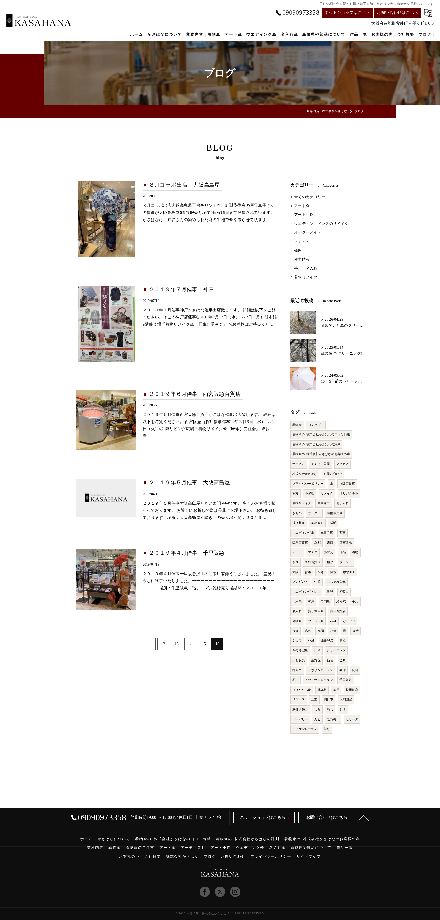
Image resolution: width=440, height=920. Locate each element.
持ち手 (297, 670)
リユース (298, 699)
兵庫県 (297, 601)
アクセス (342, 464)
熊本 (308, 572)
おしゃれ (342, 503)
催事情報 (302, 259)
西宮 (342, 532)
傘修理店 (327, 640)
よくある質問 (320, 464)
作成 (311, 640)
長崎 (355, 670)
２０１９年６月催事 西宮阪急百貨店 (195, 394)
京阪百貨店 (347, 483)
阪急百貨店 (300, 542)
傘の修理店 (300, 650)
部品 (343, 552)
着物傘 (297, 425)
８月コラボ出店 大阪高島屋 (184, 185)
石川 (295, 680)
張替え (328, 552)
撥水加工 (349, 572)
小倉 (333, 631)
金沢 (295, 631)
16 (217, 644)
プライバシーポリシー (307, 483)
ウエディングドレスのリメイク (321, 224)
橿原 (330, 562)
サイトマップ (308, 856)
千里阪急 (345, 680)
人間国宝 (346, 699)
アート (297, 552)
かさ (321, 572)
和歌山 (344, 591)
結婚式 (341, 601)
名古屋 (297, 640)
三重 (314, 699)
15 (204, 644)
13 (177, 644)
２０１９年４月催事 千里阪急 (187, 553)
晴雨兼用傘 (334, 513)
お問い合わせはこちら (397, 12)
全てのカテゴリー (309, 197)
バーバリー (300, 719)
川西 (330, 542)
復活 (355, 631)
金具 (343, 660)
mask (333, 621)
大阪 (295, 572)
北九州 (322, 690)
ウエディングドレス (306, 591)
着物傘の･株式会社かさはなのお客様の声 (321, 454)
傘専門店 (327, 532)
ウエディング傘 (303, 532)
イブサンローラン (304, 729)
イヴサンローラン (320, 670)
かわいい (349, 621)
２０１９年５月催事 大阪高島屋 (189, 482)
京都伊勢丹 (300, 709)
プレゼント (300, 581)
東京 (343, 640)
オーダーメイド (307, 232)
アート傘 (302, 206)
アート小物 (303, 215)
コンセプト (316, 425)
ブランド (346, 562)
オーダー (314, 513)
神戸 (311, 601)
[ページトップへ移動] (364, 817)
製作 (342, 670)
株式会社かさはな (304, 474)
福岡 (321, 631)
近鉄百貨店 (313, 562)
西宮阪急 (346, 542)
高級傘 (297, 621)
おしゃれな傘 (336, 581)
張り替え (298, 523)
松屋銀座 (352, 690)
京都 (317, 542)
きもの (297, 513)
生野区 (316, 660)
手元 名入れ (305, 268)
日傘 (317, 650)
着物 (355, 552)
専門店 (325, 601)
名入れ (297, 611)
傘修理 (309, 493)
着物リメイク (305, 277)
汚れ (330, 709)
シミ (343, 709)
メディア (302, 241)
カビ (317, 719)
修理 (298, 251)
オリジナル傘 (349, 493)
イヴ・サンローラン (319, 680)
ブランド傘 (316, 621)
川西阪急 (298, 660)
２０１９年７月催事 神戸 (181, 289)
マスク (313, 552)
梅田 (336, 690)
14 (190, 644)
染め (327, 729)
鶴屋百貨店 (338, 611)
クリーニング (336, 650)
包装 (317, 581)
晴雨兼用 (324, 503)
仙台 (330, 660)
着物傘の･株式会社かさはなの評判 (316, 444)
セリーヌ (352, 719)
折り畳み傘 (316, 611)
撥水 (333, 572)
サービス (298, 464)
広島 (308, 631)
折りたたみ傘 (301, 690)
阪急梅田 (333, 719)
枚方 (295, 493)
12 (163, 644)
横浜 (333, 523)
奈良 (295, 562)
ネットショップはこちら (347, 12)
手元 (355, 601)
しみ (317, 709)
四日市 (328, 699)
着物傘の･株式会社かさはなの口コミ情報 (321, 434)
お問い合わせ (333, 474)
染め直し (317, 523)
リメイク (327, 493)
